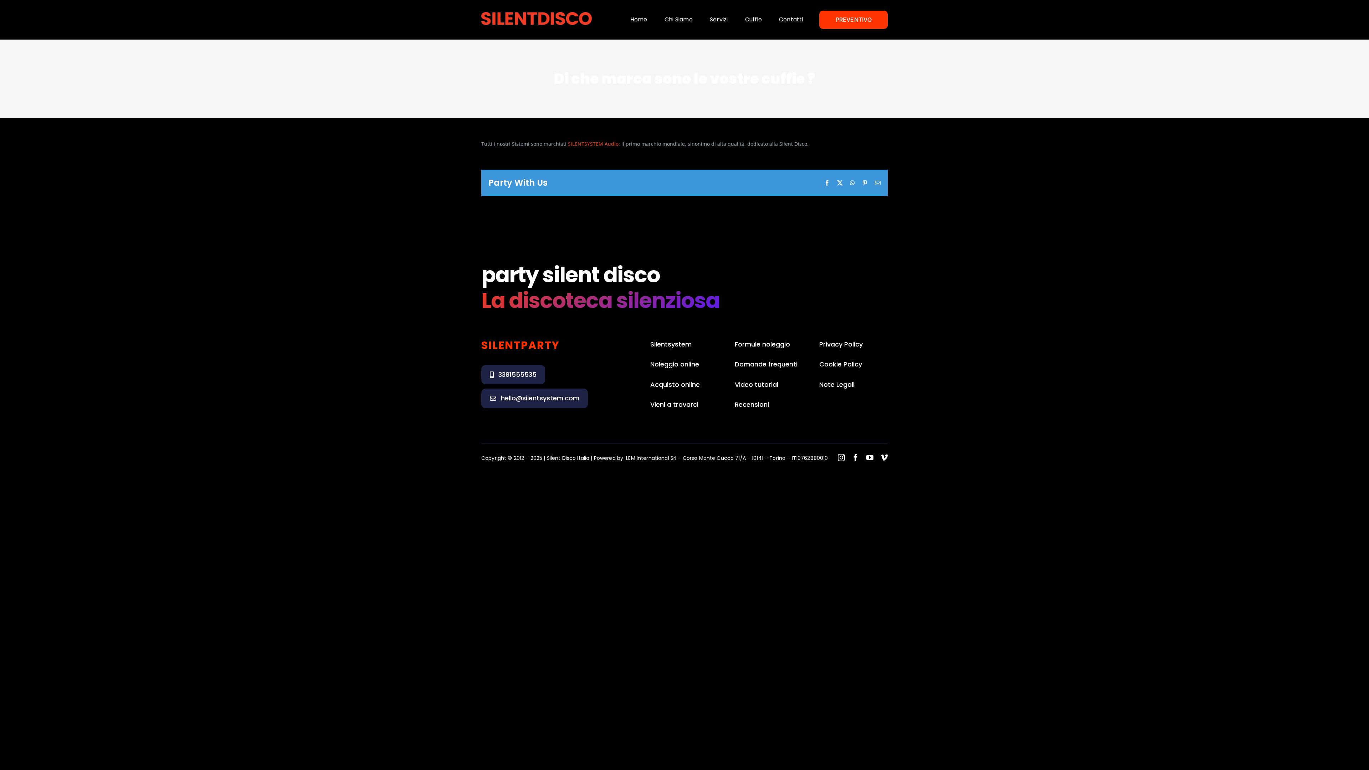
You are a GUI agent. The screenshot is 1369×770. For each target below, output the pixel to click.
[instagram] (841, 457)
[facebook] (855, 457)
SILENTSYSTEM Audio (593, 143)
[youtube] (869, 457)
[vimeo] (884, 457)
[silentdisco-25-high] (536, 14)
